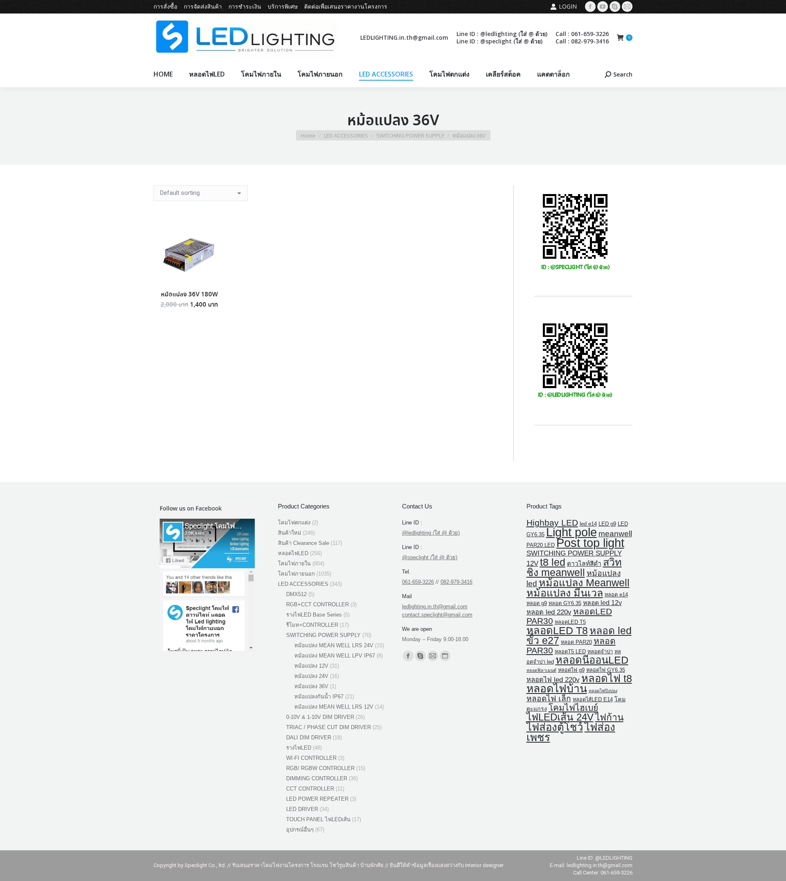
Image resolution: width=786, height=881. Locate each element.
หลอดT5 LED (570, 651)
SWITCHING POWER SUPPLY (323, 635)
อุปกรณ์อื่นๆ (300, 830)
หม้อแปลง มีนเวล (564, 593)
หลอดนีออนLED (592, 660)
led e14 (588, 524)
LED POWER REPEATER (317, 799)
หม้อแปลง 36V (311, 686)
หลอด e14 (616, 595)
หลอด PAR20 (576, 642)
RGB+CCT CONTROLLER (317, 604)
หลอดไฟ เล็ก (548, 698)
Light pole (571, 532)
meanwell (615, 533)
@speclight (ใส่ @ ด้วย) (429, 557)
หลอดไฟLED (293, 553)
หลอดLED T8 (557, 630)
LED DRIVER (302, 809)
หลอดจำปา (600, 651)
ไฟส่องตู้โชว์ (554, 727)
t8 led (552, 562)
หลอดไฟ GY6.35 (605, 670)
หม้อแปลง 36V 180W (189, 294)
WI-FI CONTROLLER (311, 758)
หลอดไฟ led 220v (553, 680)
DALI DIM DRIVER (308, 737)
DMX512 (296, 594)
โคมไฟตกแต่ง (294, 523)
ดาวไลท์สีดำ (584, 563)
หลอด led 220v (548, 612)
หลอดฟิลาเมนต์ (541, 670)
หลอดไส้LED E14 (593, 699)
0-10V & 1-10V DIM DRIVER (320, 717)
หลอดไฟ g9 (571, 670)
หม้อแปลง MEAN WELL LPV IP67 (334, 656)
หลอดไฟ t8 (606, 678)
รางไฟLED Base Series (314, 615)
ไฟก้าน (609, 717)
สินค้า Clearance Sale (303, 543)
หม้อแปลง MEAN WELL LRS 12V (333, 707)
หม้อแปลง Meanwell (584, 582)
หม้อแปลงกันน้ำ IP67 (318, 697)
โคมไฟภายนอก (296, 574)
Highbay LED (552, 522)
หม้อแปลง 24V (311, 676)
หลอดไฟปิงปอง (603, 690)
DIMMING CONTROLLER (316, 778)
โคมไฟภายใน (294, 563)
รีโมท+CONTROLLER (312, 625)
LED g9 (607, 524)
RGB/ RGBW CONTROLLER (320, 768)
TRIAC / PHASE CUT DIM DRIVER (328, 727)
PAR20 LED (540, 545)
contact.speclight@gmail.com (437, 615)
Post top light (590, 542)
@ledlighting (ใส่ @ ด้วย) (431, 533)
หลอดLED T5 (570, 622)
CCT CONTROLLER (310, 789)
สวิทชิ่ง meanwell (574, 567)
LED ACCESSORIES (303, 584)
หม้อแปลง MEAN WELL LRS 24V (333, 645)
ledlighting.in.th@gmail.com (435, 606)
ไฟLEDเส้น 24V (560, 717)
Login (568, 6)
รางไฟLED (298, 748)
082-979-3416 (456, 582)
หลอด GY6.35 (565, 603)
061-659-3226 (418, 582)
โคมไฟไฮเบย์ (573, 707)
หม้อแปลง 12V (311, 666)
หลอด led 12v (602, 602)
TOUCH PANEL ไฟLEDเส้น (318, 819)
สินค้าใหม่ (289, 533)
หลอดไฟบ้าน (556, 688)
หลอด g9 (536, 603)
